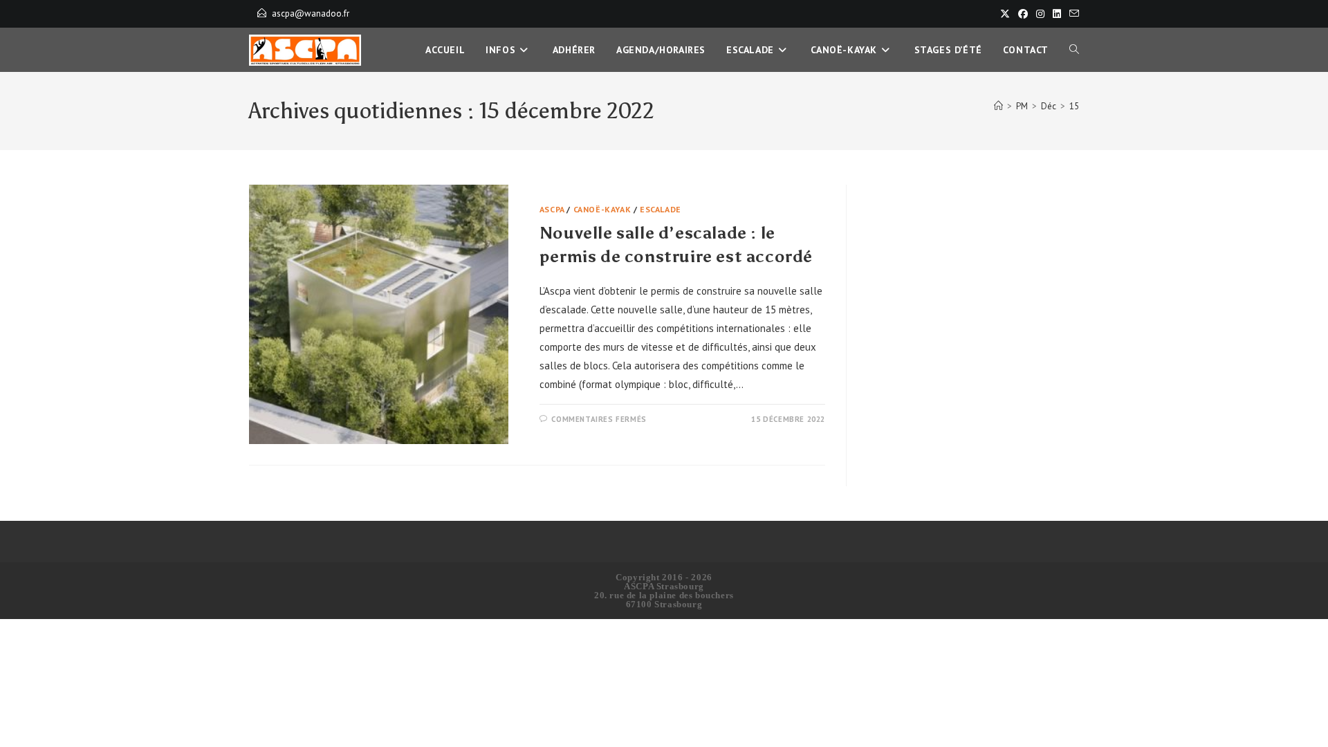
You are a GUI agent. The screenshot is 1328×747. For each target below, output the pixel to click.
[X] (1005, 14)
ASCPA (552, 209)
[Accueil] (998, 106)
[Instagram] (1040, 14)
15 (1074, 106)
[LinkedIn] (1057, 14)
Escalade (660, 209)
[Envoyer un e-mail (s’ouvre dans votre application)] (1072, 14)
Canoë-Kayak (602, 209)
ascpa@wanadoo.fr (310, 13)
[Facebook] (1023, 14)
